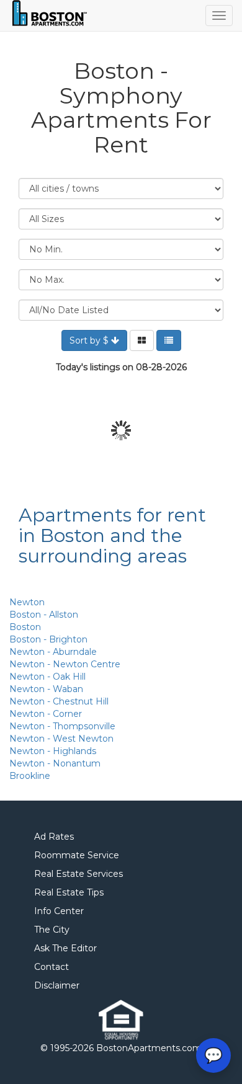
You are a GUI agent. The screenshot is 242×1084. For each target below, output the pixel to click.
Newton (27, 602)
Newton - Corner (45, 713)
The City (51, 929)
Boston (25, 627)
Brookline (29, 775)
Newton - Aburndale (53, 651)
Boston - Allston (43, 614)
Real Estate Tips (69, 892)
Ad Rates (54, 836)
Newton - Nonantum (55, 763)
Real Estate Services (78, 873)
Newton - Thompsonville (62, 726)
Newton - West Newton (61, 738)
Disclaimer (56, 985)
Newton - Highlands (52, 751)
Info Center (59, 911)
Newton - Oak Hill (47, 676)
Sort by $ (90, 340)
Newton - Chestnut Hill (59, 701)
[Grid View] (142, 340)
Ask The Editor (65, 948)
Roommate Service (76, 855)
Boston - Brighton (48, 639)
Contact (51, 966)
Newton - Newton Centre (64, 664)
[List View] (168, 340)
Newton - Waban (46, 689)
